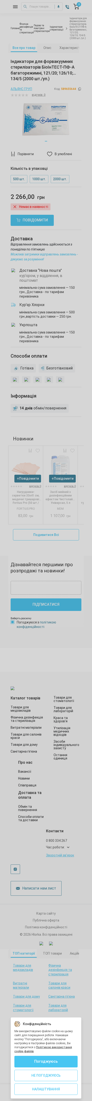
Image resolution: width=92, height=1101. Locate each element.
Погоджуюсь (46, 1061)
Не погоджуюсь (46, 1075)
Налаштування (46, 1089)
